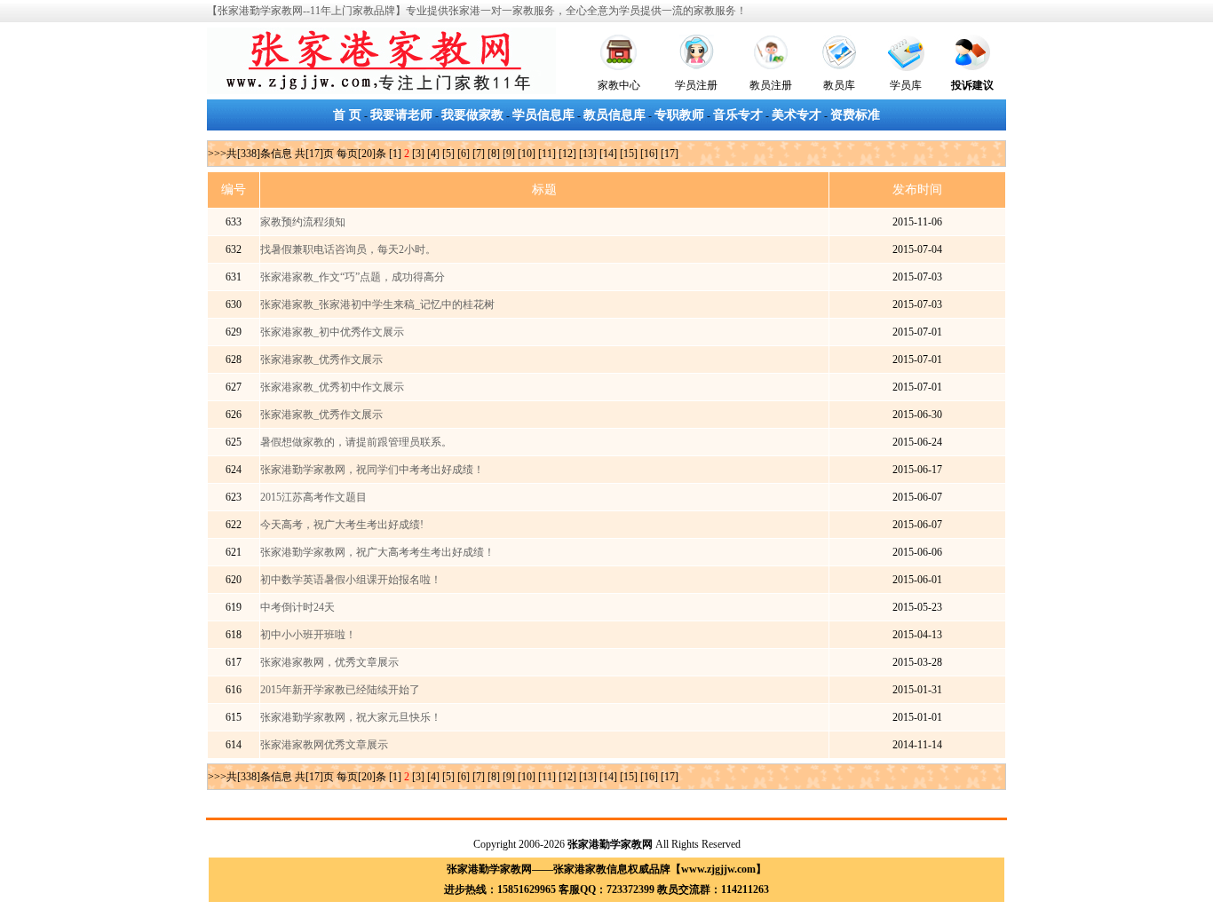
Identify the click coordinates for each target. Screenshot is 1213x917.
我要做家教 (472, 115)
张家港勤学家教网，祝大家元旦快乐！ (350, 717)
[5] (448, 153)
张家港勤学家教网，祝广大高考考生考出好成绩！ (377, 552)
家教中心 (619, 85)
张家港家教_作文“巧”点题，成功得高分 (352, 277)
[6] (463, 153)
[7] (478, 153)
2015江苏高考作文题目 (313, 497)
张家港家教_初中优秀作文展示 (332, 332)
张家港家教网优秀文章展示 (324, 745)
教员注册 (770, 85)
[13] (588, 153)
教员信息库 (614, 115)
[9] (509, 153)
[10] (526, 153)
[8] (494, 153)
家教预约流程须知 (302, 222)
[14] (608, 153)
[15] (629, 153)
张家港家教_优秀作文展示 (321, 359)
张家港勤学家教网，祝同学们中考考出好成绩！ (372, 469)
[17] (669, 153)
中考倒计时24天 (297, 607)
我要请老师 (401, 115)
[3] (418, 153)
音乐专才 (738, 115)
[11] (547, 153)
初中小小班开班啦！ (308, 634)
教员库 (839, 85)
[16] (649, 153)
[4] (433, 153)
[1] (395, 153)
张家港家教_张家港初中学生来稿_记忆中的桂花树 (377, 304)
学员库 (906, 85)
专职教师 (679, 115)
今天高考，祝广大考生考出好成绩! (342, 524)
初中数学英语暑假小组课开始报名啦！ (350, 579)
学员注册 (696, 85)
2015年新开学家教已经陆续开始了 (340, 690)
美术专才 (796, 115)
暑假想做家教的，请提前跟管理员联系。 (356, 442)
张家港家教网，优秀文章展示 (329, 662)
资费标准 (855, 115)
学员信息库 (543, 115)
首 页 (347, 115)
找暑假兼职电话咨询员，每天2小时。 (348, 249)
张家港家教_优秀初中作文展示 (332, 387)
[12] (567, 153)
